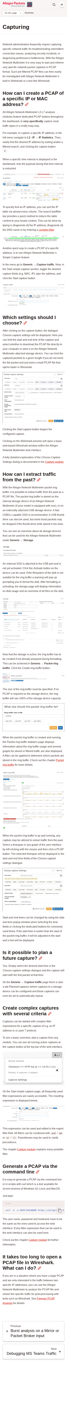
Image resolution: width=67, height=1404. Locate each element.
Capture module (54, 462)
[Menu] (61, 4)
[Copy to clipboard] (59, 1210)
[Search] (54, 4)
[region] (33, 1210)
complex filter (46, 229)
